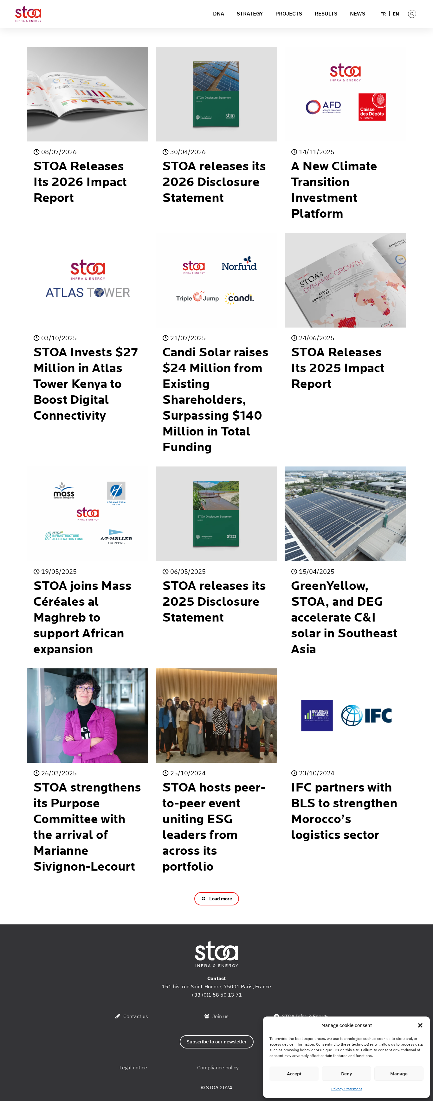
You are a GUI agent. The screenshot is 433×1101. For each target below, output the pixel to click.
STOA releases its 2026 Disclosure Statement (214, 182)
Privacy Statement (346, 1088)
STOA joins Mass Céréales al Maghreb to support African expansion (82, 617)
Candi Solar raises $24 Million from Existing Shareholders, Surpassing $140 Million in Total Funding (215, 400)
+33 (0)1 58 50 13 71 (216, 995)
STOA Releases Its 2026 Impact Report (80, 182)
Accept (294, 1074)
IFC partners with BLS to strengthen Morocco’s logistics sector (344, 811)
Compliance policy (218, 1067)
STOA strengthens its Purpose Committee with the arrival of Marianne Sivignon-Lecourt (87, 827)
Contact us (135, 1016)
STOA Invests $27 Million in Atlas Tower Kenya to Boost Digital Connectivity (85, 384)
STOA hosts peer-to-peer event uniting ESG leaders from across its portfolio (213, 827)
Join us (220, 1016)
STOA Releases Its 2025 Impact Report (338, 368)
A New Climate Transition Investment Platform (334, 190)
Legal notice (133, 1067)
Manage (399, 1074)
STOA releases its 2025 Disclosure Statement (214, 602)
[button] (420, 1025)
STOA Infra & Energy (305, 1016)
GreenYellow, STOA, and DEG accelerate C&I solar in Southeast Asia (344, 617)
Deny (346, 1074)
